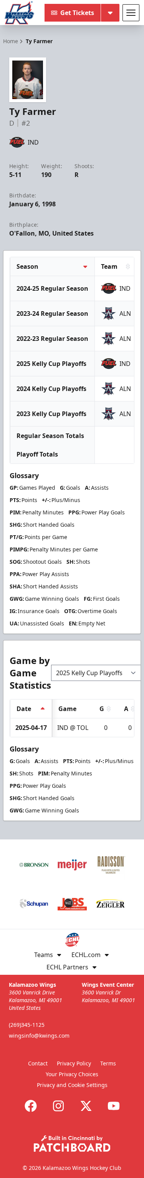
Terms (108, 1063)
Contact (38, 1063)
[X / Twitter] (86, 1106)
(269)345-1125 (27, 1024)
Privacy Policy (74, 1063)
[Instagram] (58, 1106)
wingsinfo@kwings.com (39, 1035)
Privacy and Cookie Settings (72, 1085)
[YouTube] (113, 1106)
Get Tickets (77, 12)
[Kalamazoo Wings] (19, 12)
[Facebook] (30, 1106)
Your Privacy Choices (72, 1074)
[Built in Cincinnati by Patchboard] (72, 1143)
